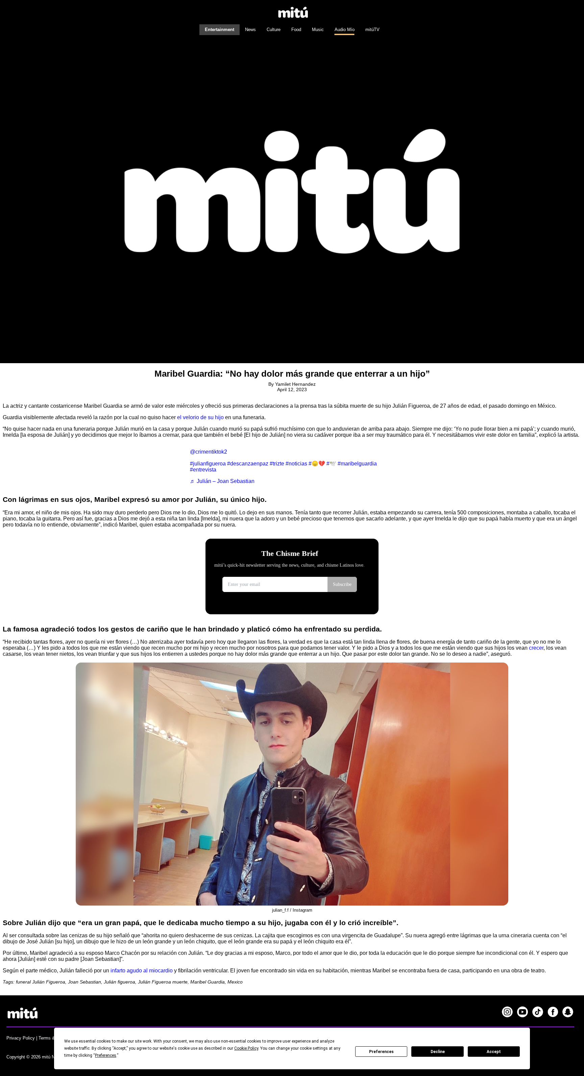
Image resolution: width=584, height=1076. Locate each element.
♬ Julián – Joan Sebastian (222, 481)
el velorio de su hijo (200, 417)
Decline (438, 1051)
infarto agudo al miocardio (141, 970)
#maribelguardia (357, 463)
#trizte (277, 463)
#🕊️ (331, 463)
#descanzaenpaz (247, 463)
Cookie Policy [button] (246, 1048)
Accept (494, 1051)
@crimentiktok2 (208, 452)
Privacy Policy (20, 1038)
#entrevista (203, 470)
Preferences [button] (105, 1055)
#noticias (296, 463)
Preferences (381, 1051)
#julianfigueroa (208, 463)
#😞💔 (317, 463)
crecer (536, 648)
